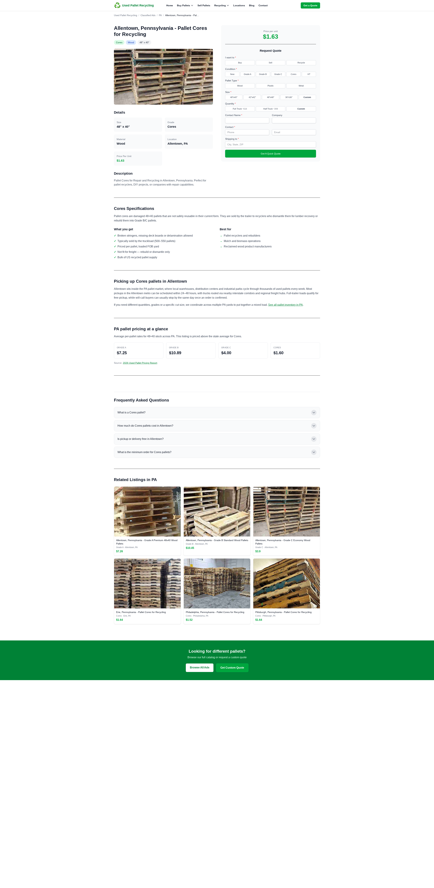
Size (228, 92)
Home (169, 5)
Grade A (247, 74)
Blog (251, 5)
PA (160, 15)
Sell (270, 63)
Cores (293, 74)
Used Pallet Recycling (125, 15)
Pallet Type (232, 80)
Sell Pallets (204, 5)
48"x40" (233, 97)
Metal (301, 86)
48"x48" (270, 97)
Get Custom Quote (232, 667)
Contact (263, 5)
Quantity (230, 103)
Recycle (301, 63)
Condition (231, 69)
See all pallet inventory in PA (285, 304)
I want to (230, 57)
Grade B (263, 74)
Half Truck (270, 109)
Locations (239, 5)
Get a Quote (310, 5)
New (232, 74)
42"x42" (252, 97)
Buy (240, 63)
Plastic (271, 86)
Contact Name (233, 115)
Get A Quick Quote (271, 153)
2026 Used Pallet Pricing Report (140, 363)
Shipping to (232, 139)
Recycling (220, 5)
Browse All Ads (199, 667)
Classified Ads (148, 15)
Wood (240, 86)
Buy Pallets (183, 5)
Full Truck (240, 109)
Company (277, 115)
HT (309, 74)
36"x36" (288, 97)
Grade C (278, 74)
